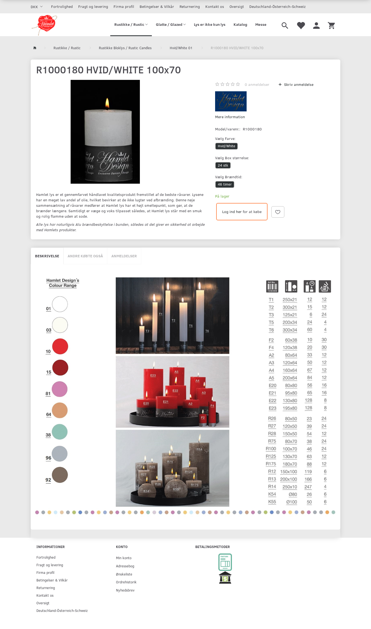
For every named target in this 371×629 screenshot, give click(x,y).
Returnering (190, 6)
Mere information (230, 116)
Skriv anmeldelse (298, 84)
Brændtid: (228, 176)
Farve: (225, 138)
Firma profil (124, 6)
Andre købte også (85, 255)
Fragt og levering (93, 6)
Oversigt (236, 6)
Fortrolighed (62, 6)
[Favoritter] (300, 24)
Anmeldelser (124, 255)
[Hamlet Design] (44, 24)
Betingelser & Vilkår (157, 6)
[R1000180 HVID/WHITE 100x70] (105, 132)
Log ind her (232, 211)
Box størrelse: (232, 157)
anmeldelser (257, 84)
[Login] (316, 24)
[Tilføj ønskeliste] (277, 212)
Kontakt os (214, 6)
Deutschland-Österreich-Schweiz (277, 6)
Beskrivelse (47, 255)
